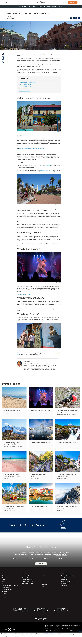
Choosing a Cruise (26, 577)
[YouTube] (46, 619)
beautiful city (47, 156)
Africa (3, 581)
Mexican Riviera (5, 593)
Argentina (47, 165)
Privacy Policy (61, 555)
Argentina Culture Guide (25, 294)
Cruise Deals (64, 577)
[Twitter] (38, 619)
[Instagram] (41, 619)
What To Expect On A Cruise (28, 583)
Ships (43, 577)
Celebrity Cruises (41, 2)
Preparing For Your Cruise (27, 581)
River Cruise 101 (32, 6)
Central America (6, 587)
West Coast (4, 597)
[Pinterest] (44, 619)
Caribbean (4, 577)
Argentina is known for (44, 170)
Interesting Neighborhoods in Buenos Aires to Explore (31, 148)
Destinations (47, 6)
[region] (41, 634)
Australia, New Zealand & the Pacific (10, 585)
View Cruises (64, 585)
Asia (3, 583)
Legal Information (48, 632)
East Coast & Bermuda (7, 589)
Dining (43, 575)
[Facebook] (36, 619)
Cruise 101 (40, 6)
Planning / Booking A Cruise (28, 579)
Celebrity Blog (23, 6)
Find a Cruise (73, 2)
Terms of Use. (35, 636)
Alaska (3, 575)
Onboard (54, 6)
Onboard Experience (66, 581)
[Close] (80, 634)
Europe (3, 579)
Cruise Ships (64, 579)
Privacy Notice (21, 636)
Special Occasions (26, 575)
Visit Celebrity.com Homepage (68, 575)
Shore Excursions (65, 583)
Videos (60, 6)
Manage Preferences (72, 634)
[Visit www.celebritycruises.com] (9, 629)
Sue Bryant (27, 362)
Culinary (43, 582)
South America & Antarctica (19, 11)
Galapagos (4, 591)
